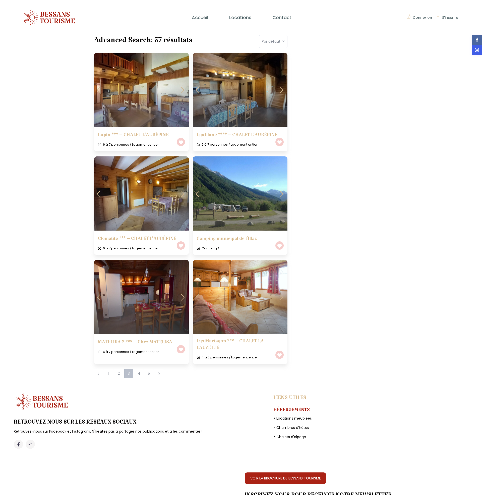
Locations (240, 17)
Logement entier (145, 144)
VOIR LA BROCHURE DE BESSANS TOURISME (285, 478)
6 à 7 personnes (116, 144)
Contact (281, 17)
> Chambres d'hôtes (291, 427)
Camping (209, 248)
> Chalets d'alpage (289, 436)
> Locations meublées (292, 418)
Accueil (200, 17)
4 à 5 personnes (215, 357)
